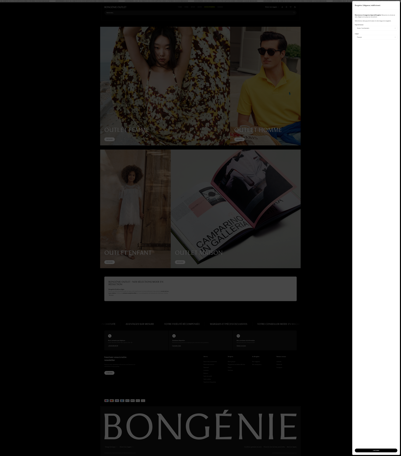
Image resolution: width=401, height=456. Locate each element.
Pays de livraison (359, 24)
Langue (357, 33)
